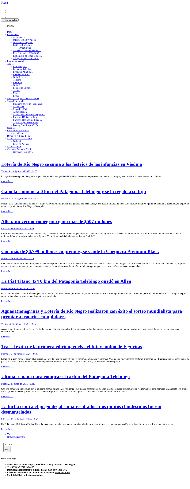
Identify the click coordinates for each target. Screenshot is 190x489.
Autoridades (18, 37)
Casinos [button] (11, 128)
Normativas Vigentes (23, 42)
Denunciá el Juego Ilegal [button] (18, 136)
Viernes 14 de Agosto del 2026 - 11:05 (19, 171)
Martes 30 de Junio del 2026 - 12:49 (18, 288)
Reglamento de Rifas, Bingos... (27, 56)
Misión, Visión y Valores (24, 40)
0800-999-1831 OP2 (57, 470)
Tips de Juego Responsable (25, 122)
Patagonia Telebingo (22, 69)
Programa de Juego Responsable (28, 104)
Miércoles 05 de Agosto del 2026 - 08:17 (20, 198)
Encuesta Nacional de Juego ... (27, 120)
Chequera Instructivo (23, 152)
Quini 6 (16, 85)
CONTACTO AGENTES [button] (19, 138)
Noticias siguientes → (17, 437)
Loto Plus (17, 82)
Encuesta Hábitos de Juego (25, 117)
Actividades (18, 106)
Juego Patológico (21, 109)
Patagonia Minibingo (23, 72)
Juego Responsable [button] (16, 101)
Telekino (17, 80)
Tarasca (16, 90)
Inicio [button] (9, 32)
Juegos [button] (10, 64)
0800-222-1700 (62, 472)
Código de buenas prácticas (26, 58)
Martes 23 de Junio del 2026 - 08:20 (18, 384)
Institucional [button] (13, 34)
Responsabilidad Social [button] (18, 130)
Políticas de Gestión (22, 45)
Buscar (7, 449)
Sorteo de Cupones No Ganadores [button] (23, 98)
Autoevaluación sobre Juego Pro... (29, 114)
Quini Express (19, 77)
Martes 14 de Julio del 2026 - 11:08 (17, 258)
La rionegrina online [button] (16, 61)
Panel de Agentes (21, 144)
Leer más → (7, 181)
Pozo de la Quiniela (22, 88)
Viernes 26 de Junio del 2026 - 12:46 (18, 324)
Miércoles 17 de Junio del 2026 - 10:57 (19, 419)
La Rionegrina (20, 66)
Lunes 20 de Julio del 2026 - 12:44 (17, 228)
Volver (10, 434)
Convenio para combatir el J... (27, 50)
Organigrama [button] (25, 48)
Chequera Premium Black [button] (19, 149)
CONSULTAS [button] (14, 146)
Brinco (16, 96)
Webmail (17, 141)
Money (16, 93)
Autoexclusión (20, 112)
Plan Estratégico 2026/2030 (26, 53)
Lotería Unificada (21, 74)
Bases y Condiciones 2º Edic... (27, 125)
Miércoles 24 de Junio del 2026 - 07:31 (19, 354)
